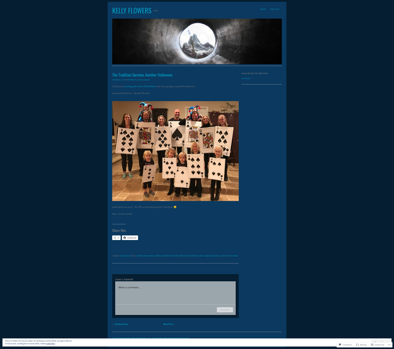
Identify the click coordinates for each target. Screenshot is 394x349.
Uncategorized (125, 255)
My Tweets (245, 78)
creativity (139, 255)
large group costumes (212, 255)
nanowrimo (225, 255)
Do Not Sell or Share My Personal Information (170, 338)
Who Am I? (275, 9)
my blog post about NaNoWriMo (140, 86)
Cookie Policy (50, 343)
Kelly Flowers (131, 10)
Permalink (234, 255)
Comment (225, 309)
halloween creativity (171, 255)
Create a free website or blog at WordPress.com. (131, 338)
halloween (159, 255)
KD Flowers (132, 80)
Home (263, 9)
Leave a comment (144, 80)
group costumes (149, 255)
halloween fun (184, 255)
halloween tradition (197, 255)
